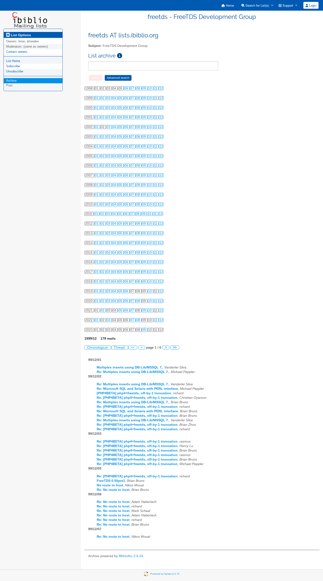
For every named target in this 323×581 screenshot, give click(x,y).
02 (103, 98)
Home (229, 5)
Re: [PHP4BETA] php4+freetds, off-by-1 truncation (137, 397)
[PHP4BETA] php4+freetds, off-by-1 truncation (134, 393)
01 (97, 98)
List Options (20, 35)
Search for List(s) (256, 5)
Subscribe (13, 66)
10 (150, 88)
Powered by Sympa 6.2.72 (164, 573)
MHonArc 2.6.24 (131, 556)
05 (120, 98)
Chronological (98, 347)
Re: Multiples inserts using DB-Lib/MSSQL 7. (133, 372)
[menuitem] (228, 5)
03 (109, 98)
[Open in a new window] (119, 56)
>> (175, 347)
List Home (13, 61)
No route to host (110, 485)
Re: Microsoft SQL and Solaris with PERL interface (137, 388)
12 (161, 88)
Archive (11, 80)
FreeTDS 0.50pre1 (111, 481)
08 (138, 88)
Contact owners (16, 51)
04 (115, 98)
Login (312, 5)
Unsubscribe (14, 71)
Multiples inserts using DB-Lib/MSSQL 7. (129, 367)
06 (126, 88)
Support (287, 5)
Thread (120, 347)
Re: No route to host (113, 490)
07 (132, 88)
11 (156, 88)
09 (144, 88)
